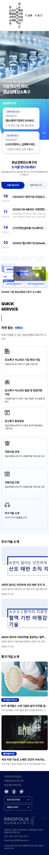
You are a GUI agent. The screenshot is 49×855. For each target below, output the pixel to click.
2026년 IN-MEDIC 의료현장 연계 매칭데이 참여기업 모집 (30, 209)
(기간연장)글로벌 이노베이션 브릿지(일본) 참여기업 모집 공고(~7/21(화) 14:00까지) (30, 228)
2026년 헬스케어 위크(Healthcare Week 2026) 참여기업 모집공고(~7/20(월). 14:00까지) (30, 243)
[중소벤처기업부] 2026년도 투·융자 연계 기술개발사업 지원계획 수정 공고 (20, 120)
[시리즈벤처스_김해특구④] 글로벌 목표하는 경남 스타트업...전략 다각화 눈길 (20, 144)
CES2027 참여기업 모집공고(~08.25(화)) (30, 196)
